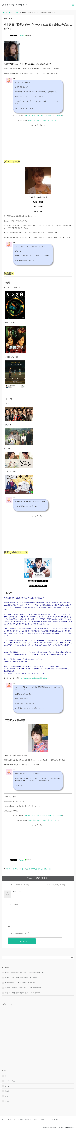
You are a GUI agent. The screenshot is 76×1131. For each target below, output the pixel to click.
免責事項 (20, 1119)
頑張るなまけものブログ (14, 5)
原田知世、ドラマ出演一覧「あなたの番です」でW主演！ (22, 977)
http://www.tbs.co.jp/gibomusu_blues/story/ (34, 678)
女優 (28, 869)
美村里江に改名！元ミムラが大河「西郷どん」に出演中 (43, 115)
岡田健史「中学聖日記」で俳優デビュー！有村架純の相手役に (23, 988)
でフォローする (21, 885)
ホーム (3, 1119)
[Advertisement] (38, 141)
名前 (9, 926)
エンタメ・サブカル (12, 869)
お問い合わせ (44, 1119)
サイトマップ (54, 1119)
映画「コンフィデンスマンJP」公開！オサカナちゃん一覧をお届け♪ (25, 972)
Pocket (21, 36)
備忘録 (7, 1091)
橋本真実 (34, 869)
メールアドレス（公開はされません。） (18, 933)
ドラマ (24, 869)
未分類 (7, 1101)
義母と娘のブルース (44, 869)
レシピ (7, 1086)
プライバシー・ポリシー (32, 1119)
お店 (6, 1076)
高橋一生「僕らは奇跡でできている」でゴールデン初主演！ (22, 993)
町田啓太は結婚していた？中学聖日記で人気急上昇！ (20, 982)
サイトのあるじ (12, 1119)
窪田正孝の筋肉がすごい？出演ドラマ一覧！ (43, 120)
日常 (6, 1096)
